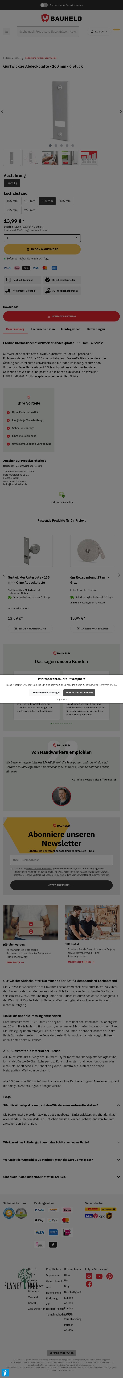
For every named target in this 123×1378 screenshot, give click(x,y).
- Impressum (61, 699)
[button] (5, 1372)
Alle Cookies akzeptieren (79, 692)
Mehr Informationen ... (105, 684)
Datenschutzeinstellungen (45, 692)
